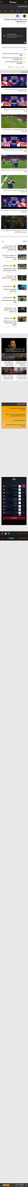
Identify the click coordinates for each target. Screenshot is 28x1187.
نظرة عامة (18, 10)
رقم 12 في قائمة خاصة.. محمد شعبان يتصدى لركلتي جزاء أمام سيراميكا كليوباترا (9, 321)
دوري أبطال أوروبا (10, 67)
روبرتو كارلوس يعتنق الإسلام (14, 421)
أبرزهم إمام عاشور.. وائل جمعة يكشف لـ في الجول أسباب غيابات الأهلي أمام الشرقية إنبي (14, 415)
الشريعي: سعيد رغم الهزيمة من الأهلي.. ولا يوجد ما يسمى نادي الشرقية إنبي (21, 377)
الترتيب (5, 10)
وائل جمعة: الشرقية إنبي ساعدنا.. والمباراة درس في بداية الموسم (20, 363)
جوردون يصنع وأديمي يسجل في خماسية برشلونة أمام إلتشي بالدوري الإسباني (9, 268)
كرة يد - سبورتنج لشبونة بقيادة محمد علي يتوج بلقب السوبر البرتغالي (9, 309)
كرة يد (10, 313)
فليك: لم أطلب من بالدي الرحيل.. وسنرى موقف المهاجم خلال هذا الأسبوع (9, 247)
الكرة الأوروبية (8, 251)
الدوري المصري (8, 281)
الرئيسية (24, 10)
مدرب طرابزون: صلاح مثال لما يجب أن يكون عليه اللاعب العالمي (9, 257)
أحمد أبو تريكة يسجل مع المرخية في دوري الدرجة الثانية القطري (9, 289)
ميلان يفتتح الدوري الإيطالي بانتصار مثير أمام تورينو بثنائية (9, 300)
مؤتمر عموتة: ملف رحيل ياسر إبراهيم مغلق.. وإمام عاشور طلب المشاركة (15, 350)
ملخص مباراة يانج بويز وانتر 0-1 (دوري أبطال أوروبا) (12, 54)
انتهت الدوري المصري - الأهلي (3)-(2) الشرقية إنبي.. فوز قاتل (14, 425)
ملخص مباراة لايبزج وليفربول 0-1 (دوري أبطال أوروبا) (13, 62)
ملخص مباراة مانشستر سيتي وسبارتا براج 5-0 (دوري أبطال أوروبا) (12, 58)
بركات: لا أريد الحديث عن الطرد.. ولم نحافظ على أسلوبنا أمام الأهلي (9, 277)
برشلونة (23, 67)
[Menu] (26, 2)
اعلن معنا (3, 538)
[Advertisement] (14, 452)
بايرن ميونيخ (17, 67)
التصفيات (11, 10)
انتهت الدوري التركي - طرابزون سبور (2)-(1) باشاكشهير (14, 409)
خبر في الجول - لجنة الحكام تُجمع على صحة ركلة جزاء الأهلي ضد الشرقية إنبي (8, 377)
